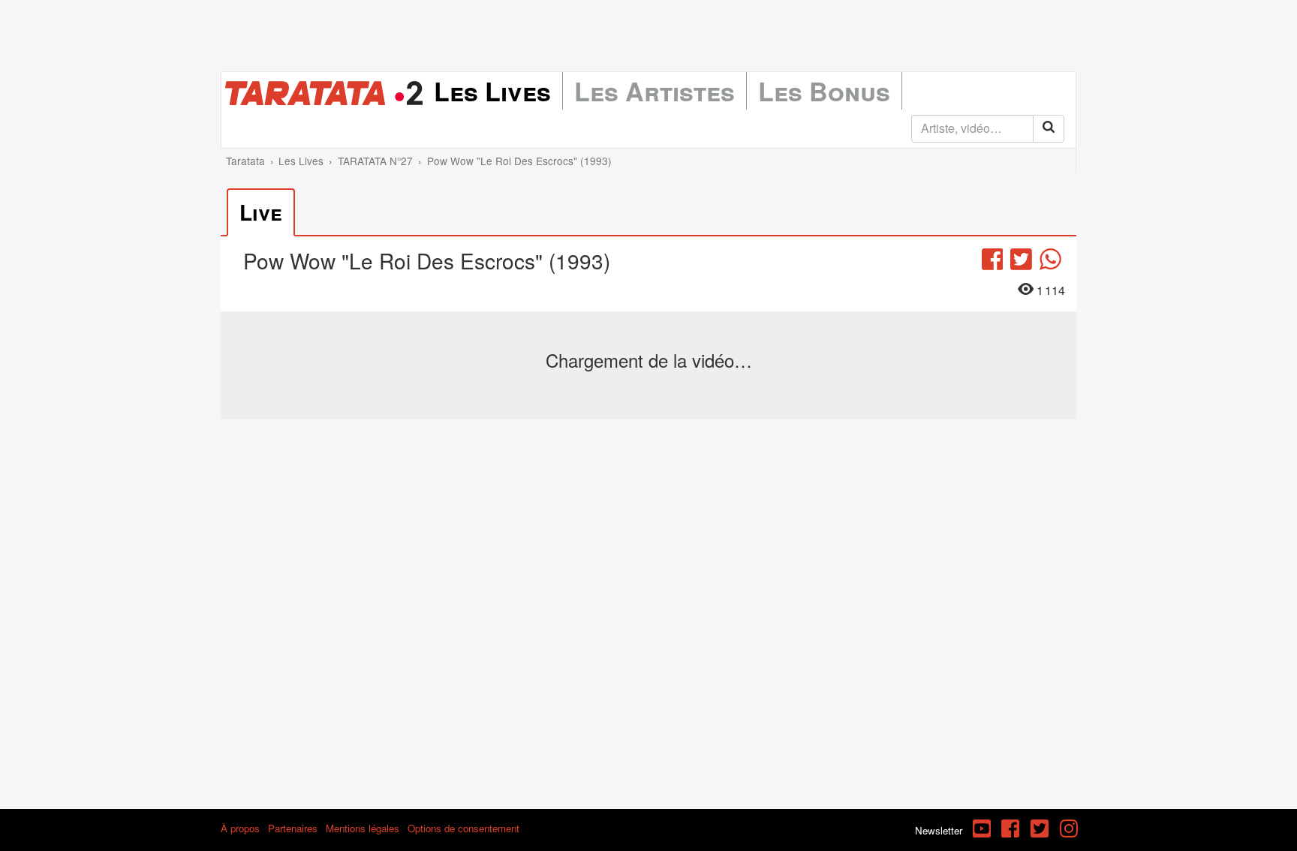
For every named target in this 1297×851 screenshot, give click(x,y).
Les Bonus (824, 91)
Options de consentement (463, 828)
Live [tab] (260, 212)
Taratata (245, 160)
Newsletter (938, 830)
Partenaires (292, 828)
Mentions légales (362, 828)
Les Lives (492, 91)
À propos (240, 828)
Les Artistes (654, 91)
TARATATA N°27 (375, 160)
